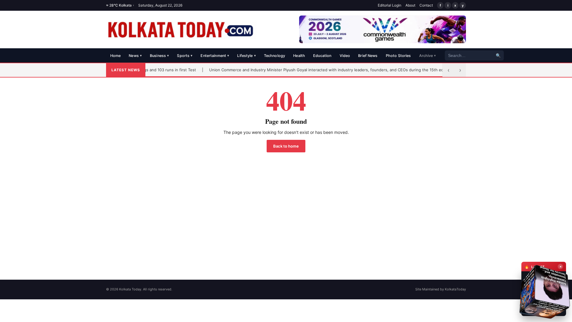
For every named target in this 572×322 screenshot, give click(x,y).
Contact (426, 5)
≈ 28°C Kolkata (120, 5)
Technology (274, 55)
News (135, 55)
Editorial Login (389, 5)
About (410, 5)
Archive (427, 55)
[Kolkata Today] (181, 29)
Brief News (367, 55)
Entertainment (214, 55)
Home (115, 55)
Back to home (286, 146)
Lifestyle (246, 55)
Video (345, 55)
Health (299, 55)
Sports (184, 55)
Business (159, 55)
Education (322, 55)
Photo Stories (398, 55)
